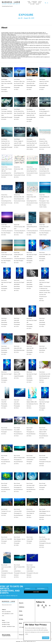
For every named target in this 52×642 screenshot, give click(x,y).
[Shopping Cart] (47, 2)
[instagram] (38, 605)
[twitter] (46, 605)
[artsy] (44, 607)
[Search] (45, 2)
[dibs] (50, 605)
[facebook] (42, 605)
